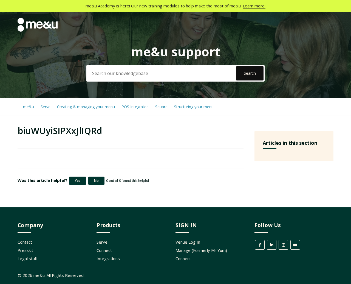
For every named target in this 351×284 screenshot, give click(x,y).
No (96, 180)
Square (161, 106)
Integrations (108, 258)
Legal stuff (28, 258)
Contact (25, 242)
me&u (28, 106)
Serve (45, 106)
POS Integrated (135, 106)
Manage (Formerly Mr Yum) (201, 250)
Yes (77, 180)
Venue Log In (188, 242)
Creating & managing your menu (86, 106)
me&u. (39, 275)
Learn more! (254, 6)
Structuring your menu (194, 106)
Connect (104, 250)
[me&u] (38, 30)
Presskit (25, 250)
